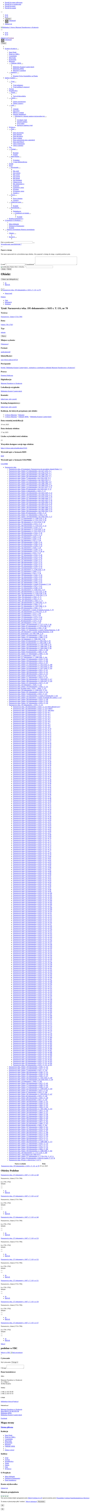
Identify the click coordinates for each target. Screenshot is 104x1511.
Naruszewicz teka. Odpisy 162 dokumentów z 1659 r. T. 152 (28, 1103)
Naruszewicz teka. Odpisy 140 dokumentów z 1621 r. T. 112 (28, 672)
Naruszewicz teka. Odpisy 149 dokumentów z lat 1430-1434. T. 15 (30, 495)
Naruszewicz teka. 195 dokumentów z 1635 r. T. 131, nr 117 (32, 924)
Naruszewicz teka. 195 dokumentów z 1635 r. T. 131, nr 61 (32, 822)
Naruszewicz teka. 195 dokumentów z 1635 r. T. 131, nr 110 (32, 911)
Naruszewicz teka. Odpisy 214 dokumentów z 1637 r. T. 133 (28, 1068)
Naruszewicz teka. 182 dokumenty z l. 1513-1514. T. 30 (27, 522)
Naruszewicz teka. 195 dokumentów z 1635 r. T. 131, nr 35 (32, 774)
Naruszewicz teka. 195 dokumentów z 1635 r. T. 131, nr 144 (32, 973)
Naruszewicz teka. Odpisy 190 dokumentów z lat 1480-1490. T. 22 (30, 507)
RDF (2, 456)
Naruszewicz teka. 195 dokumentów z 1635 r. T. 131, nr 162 (32, 1005)
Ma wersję (16, 175)
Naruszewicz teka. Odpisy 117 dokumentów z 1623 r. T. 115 (28, 677)
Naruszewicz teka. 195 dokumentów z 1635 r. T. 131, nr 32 (32, 769)
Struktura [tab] (8, 304)
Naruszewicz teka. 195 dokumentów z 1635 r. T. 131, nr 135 (32, 957)
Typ (10, 147)
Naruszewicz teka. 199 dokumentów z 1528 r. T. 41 (25, 542)
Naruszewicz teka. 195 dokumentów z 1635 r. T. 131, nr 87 (32, 869)
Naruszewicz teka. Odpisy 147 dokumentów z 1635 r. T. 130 (28, 703)
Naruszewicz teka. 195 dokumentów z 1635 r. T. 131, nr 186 (32, 1048)
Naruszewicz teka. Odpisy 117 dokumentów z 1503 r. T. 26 (28, 515)
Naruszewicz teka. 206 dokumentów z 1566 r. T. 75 (25, 604)
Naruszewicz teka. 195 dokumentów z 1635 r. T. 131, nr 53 (32, 807)
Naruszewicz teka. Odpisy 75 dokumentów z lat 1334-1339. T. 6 (29, 478)
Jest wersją (16, 176)
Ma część (16, 171)
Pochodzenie (15, 207)
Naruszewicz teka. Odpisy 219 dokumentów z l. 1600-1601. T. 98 (30, 646)
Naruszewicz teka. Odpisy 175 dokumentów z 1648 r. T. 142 (28, 1085)
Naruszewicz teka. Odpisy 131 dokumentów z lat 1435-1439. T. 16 (30, 496)
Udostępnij (12, 20)
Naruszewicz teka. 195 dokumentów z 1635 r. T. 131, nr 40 (32, 783)
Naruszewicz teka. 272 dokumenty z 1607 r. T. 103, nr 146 (20, 1217)
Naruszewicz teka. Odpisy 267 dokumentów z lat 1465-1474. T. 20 (30, 504)
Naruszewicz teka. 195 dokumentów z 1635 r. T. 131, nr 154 (32, 992)
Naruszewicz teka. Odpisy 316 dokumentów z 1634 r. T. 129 (28, 701)
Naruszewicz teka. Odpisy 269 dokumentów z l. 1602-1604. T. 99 (30, 648)
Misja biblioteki (14, 224)
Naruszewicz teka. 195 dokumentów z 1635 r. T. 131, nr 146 (32, 977)
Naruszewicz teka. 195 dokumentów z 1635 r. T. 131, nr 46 (32, 794)
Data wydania (17, 138)
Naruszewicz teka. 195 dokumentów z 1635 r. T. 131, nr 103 (32, 898)
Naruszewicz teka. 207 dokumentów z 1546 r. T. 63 (25, 582)
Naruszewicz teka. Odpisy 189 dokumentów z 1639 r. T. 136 (28, 1074)
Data (12, 129)
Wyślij (9, 269)
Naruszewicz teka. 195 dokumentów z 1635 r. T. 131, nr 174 (32, 1026)
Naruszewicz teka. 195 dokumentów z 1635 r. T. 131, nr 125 (32, 939)
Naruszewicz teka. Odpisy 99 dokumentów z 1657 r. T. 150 (28, 1100)
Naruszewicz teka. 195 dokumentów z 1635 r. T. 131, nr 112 (32, 915)
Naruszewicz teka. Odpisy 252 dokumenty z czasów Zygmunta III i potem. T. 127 (35, 697)
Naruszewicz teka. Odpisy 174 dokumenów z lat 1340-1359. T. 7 (30, 480)
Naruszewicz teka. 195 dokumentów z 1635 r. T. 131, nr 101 (32, 895)
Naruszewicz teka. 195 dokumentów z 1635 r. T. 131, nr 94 (32, 882)
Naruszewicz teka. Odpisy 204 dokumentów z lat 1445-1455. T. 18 (30, 500)
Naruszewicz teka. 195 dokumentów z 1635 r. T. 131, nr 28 (32, 761)
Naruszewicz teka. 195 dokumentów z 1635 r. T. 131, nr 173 (32, 1025)
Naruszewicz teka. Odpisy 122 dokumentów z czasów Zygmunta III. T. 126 (33, 696)
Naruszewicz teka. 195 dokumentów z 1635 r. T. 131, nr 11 (32, 730)
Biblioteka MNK (18, 69)
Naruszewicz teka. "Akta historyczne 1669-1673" (25, 1154)
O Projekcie (9, 220)
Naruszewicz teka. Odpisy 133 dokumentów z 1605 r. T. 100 (28, 650)
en (7, 15)
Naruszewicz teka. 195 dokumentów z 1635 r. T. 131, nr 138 (32, 962)
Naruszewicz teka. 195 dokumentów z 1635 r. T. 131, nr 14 (32, 736)
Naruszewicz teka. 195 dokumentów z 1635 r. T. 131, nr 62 (32, 824)
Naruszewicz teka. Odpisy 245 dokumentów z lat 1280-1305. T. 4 (30, 474)
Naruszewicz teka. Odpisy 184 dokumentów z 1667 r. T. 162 (28, 1121)
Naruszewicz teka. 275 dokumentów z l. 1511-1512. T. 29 (27, 520)
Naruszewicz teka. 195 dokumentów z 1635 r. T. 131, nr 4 (31, 718)
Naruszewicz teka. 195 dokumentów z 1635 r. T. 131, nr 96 (32, 886)
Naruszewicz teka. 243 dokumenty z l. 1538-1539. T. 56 (27, 569)
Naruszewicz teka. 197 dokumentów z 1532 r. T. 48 (25, 555)
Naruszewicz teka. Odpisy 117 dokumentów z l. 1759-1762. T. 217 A (31, 1156)
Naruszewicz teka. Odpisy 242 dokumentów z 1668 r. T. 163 (28, 1123)
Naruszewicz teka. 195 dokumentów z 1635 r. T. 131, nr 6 (31, 721)
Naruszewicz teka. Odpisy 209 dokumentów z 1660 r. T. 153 (28, 1105)
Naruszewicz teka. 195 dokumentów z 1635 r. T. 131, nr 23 (32, 752)
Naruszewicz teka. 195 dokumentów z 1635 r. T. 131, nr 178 (32, 1034)
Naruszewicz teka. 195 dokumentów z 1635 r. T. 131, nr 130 (32, 948)
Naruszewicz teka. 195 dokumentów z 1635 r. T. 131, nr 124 (32, 937)
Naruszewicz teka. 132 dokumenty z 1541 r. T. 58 (25, 573)
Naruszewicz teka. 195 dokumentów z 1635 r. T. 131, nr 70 (32, 838)
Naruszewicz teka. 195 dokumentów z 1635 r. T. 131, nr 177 (32, 1032)
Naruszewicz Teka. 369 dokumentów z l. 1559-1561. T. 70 (28, 595)
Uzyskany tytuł (22, 120)
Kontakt (15, 206)
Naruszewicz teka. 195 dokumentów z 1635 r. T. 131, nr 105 (32, 902)
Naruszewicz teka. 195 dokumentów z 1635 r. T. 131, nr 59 (32, 818)
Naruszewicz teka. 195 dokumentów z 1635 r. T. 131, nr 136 (32, 959)
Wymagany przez (18, 191)
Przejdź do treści (10, 6)
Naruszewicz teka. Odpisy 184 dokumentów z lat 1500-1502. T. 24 (30, 511)
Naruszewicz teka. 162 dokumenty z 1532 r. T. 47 (25, 553)
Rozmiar (15, 153)
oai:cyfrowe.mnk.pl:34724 (9, 360)
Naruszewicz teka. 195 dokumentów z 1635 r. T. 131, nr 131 (32, 950)
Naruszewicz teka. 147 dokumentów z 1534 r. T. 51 (25, 560)
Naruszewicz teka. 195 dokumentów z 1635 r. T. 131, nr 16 (32, 739)
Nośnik (15, 154)
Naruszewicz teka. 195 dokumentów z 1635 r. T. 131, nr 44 (32, 791)
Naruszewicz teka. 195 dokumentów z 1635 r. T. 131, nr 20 (32, 747)
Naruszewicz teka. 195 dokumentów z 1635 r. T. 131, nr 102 (32, 897)
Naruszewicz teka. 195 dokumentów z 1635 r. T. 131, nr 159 (32, 1001)
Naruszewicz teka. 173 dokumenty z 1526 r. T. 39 (25, 538)
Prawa (13, 195)
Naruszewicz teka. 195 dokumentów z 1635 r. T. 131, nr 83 (32, 862)
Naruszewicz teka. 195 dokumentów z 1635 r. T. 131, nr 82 (32, 860)
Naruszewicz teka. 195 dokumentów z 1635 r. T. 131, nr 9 (31, 727)
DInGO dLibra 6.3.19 (35, 1498)
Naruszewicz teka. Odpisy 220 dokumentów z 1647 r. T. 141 (28, 1083)
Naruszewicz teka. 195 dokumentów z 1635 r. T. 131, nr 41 (32, 785)
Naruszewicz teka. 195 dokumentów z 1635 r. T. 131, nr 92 (32, 878)
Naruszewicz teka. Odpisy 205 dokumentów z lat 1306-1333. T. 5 (30, 476)
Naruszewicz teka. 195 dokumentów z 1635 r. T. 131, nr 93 (32, 880)
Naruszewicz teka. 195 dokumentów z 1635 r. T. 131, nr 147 (32, 979)
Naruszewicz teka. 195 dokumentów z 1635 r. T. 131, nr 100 (32, 893)
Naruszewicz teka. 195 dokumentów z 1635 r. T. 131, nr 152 (32, 988)
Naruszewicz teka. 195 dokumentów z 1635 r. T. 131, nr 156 (32, 995)
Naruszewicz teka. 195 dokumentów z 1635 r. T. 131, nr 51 (32, 803)
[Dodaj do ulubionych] (1, 288)
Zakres (13, 98)
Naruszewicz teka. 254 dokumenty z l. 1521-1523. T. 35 (27, 531)
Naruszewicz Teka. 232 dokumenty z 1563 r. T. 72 (25, 599)
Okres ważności (18, 145)
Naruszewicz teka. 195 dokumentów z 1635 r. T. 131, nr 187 (32, 1050)
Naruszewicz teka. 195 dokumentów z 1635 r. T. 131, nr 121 (32, 931)
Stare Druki (12, 52)
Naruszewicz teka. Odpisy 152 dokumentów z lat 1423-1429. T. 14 (30, 493)
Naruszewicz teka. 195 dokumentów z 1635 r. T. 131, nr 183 (32, 1043)
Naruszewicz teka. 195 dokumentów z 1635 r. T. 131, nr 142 (32, 970)
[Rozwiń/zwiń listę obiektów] (10, 63)
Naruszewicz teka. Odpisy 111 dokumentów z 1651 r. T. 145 (28, 1090)
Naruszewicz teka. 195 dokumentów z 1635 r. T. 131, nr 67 (32, 833)
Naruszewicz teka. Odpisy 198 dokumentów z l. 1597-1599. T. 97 (30, 644)
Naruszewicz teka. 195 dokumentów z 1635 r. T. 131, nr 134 (32, 955)
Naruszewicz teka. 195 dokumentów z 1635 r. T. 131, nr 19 (32, 745)
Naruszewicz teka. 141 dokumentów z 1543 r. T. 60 (25, 577)
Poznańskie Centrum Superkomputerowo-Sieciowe (73, 1498)
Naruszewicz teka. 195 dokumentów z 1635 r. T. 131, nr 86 (32, 867)
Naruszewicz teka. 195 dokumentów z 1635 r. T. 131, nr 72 (32, 842)
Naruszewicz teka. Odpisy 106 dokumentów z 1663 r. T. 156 (28, 1111)
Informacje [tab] (8, 302)
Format (13, 149)
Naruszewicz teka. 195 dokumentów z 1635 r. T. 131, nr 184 (32, 1045)
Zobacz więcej (9, 1450)
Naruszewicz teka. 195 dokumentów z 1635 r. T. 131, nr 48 (32, 798)
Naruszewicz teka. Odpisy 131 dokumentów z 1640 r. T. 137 (28, 1076)
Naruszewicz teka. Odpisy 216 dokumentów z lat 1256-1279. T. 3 (30, 473)
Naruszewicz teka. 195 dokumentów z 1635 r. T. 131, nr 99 (32, 891)
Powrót (4, 43)
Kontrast (8, 18)
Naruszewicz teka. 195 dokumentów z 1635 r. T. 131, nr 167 (32, 1014)
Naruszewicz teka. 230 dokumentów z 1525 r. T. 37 (25, 535)
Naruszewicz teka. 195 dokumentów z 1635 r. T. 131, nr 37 (32, 778)
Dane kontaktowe (10, 1480)
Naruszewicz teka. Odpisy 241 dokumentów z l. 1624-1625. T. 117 (30, 679)
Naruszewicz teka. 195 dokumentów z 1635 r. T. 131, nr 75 (32, 847)
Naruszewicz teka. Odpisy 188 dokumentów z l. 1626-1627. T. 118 (30, 681)
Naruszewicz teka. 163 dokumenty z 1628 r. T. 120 (25, 685)
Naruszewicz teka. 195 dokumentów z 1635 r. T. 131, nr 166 (32, 1012)
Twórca (11, 89)
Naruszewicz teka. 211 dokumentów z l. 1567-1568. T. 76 (27, 606)
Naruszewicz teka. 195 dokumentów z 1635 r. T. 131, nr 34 (32, 772)
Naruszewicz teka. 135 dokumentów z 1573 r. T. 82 (25, 617)
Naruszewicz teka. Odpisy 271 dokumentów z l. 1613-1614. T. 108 (30, 665)
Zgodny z (16, 193)
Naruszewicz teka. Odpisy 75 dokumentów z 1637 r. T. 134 (28, 1070)
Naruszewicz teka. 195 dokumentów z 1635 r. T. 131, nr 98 (32, 889)
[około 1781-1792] (7, 324)
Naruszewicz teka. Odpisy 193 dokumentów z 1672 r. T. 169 (28, 1134)
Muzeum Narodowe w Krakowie (11, 383)
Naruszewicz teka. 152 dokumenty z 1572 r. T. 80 (25, 613)
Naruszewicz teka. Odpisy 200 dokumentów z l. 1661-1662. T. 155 (30, 1109)
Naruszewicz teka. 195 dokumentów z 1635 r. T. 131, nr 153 (32, 990)
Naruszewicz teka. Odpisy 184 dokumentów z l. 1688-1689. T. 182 (30, 1151)
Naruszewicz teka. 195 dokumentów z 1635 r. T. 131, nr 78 (32, 853)
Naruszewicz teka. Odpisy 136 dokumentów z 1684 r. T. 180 (28, 1149)
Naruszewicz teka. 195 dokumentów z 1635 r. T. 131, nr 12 (32, 732)
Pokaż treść (8, 293)
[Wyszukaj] (34, 242)
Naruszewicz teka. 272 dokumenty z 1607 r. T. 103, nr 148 (20, 1175)
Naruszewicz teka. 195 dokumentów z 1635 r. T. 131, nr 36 (32, 776)
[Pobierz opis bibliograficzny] (1, 1251)
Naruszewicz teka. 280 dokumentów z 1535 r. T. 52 (25, 562)
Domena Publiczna (7, 375)
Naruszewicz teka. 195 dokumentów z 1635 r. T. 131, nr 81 (32, 858)
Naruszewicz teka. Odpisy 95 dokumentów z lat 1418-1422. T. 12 (30, 489)
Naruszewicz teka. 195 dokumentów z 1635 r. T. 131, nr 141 (32, 968)
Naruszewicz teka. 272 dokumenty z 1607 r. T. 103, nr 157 (20, 1323)
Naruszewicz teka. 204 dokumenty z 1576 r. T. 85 (25, 622)
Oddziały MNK (16, 63)
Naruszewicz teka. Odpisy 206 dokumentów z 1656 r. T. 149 (28, 1098)
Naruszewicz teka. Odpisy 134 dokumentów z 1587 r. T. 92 (28, 635)
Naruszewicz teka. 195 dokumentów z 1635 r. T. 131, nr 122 (32, 933)
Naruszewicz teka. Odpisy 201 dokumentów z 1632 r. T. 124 (28, 692)
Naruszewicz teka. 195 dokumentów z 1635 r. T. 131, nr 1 (31, 712)
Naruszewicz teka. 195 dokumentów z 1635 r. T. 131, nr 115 (32, 920)
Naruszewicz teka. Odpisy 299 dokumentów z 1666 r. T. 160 (28, 1118)
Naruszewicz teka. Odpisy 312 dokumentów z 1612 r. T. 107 (28, 663)
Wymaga (16, 189)
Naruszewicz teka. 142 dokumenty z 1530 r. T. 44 (25, 548)
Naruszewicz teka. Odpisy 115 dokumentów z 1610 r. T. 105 (28, 659)
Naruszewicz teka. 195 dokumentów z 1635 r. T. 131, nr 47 (32, 796)
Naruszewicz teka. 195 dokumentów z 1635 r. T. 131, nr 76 (32, 849)
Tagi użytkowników (19, 96)
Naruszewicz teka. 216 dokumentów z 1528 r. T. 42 (25, 544)
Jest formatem (17, 180)
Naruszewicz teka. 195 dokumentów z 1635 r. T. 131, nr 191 (32, 1058)
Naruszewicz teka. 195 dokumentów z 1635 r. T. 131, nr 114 (32, 919)
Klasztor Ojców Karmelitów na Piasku (25, 76)
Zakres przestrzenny (19, 101)
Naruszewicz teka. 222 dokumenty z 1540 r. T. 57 (25, 571)
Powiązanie (15, 167)
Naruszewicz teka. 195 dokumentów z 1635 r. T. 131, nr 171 (32, 1021)
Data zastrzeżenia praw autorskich (24, 140)
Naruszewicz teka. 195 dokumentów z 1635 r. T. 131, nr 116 (32, 922)
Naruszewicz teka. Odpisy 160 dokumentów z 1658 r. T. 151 (28, 1101)
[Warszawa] (4, 344)
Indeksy (7, 78)
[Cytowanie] (3, 288)
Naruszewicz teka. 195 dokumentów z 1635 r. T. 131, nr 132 (32, 951)
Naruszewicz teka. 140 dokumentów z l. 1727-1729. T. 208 (28, 1153)
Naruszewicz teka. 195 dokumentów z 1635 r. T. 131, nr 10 (32, 729)
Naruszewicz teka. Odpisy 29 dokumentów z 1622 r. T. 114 (28, 675)
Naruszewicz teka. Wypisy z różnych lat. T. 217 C (25, 1160)
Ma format (16, 178)
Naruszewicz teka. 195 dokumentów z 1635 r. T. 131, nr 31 (32, 767)
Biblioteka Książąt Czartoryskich (23, 67)
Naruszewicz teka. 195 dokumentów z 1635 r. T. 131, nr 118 (32, 926)
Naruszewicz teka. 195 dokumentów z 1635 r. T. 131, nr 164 (32, 1008)
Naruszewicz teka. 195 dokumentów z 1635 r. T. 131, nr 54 (32, 809)
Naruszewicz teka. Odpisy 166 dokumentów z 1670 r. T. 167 (28, 1131)
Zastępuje (16, 186)
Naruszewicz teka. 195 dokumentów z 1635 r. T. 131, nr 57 (32, 814)
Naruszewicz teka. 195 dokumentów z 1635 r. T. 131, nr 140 (32, 966)
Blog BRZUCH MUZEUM (10, 1411)
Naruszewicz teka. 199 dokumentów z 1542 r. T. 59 (25, 575)
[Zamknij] (1, 246)
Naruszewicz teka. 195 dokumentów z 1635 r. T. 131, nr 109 (32, 909)
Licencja (15, 200)
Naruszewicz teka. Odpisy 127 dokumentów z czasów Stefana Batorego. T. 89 (34, 630)
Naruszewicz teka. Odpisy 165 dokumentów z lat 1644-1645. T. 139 (31, 1079)
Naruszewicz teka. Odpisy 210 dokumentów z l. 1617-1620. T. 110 (30, 668)
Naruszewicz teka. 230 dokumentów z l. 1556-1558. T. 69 (27, 593)
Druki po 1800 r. (14, 54)
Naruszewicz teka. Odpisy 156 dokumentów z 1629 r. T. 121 (28, 686)
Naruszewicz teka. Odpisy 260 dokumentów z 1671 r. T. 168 (28, 1132)
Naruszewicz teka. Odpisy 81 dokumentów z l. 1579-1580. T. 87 (30, 626)
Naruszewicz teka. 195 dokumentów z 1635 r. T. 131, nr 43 (32, 789)
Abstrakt (15, 109)
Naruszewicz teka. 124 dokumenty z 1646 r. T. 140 (25, 1081)
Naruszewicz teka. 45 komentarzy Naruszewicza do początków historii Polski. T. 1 (35, 469)
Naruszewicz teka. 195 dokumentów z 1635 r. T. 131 (26, 705)
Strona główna (7, 1427)
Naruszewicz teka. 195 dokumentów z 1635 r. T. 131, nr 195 (32, 1065)
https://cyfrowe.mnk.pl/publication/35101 (14, 448)
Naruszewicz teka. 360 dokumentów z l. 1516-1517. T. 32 (27, 526)
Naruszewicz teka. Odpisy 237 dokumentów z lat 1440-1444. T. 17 (30, 498)
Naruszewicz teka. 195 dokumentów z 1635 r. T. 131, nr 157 (32, 997)
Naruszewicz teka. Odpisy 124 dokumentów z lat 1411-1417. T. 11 (30, 487)
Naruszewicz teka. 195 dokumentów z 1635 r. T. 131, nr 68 (32, 835)
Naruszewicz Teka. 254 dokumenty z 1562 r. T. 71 (25, 597)
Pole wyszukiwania (7, 242)
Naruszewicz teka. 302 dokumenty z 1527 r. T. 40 (25, 540)
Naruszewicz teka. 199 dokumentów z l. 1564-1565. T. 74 (27, 602)
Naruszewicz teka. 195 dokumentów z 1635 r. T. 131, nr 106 (32, 904)
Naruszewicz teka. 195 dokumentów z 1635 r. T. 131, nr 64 (32, 827)
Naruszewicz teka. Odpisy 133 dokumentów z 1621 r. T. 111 (28, 670)
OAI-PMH (4, 464)
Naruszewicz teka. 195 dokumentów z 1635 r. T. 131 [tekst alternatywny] (36, 707)
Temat (13, 92)
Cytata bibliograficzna (20, 162)
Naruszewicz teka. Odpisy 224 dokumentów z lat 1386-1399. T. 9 (30, 484)
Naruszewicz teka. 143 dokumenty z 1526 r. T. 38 (25, 537)
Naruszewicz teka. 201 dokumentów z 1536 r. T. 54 (25, 566)
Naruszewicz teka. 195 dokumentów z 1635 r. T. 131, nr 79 (32, 855)
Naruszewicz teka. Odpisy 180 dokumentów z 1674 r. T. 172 (28, 1140)
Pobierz (3, 297)
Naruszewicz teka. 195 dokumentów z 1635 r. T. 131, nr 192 (32, 1059)
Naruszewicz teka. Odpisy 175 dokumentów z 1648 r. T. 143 (28, 1087)
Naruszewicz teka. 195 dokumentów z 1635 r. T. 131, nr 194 (32, 1063)
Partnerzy (14, 72)
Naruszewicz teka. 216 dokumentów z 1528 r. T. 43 (25, 546)
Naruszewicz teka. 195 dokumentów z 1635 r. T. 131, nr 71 (32, 840)
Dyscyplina (20, 123)
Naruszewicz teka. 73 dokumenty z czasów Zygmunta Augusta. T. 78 (31, 610)
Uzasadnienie (30, 264)
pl (5, 15)
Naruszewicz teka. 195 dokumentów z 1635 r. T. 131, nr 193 (32, 1061)
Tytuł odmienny (18, 85)
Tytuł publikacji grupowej (21, 87)
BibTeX (7, 285)
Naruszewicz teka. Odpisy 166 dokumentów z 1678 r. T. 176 (28, 1147)
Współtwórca (13, 90)
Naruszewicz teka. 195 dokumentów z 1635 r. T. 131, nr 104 (32, 900)
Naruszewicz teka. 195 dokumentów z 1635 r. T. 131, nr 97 (32, 888)
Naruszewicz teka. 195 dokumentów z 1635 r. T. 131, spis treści (33, 710)
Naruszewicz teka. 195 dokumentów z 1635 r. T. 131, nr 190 (32, 1056)
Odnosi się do (17, 182)
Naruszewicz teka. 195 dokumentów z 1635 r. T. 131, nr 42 (32, 787)
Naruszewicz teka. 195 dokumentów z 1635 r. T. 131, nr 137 (32, 961)
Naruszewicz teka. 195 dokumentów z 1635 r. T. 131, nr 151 (32, 986)
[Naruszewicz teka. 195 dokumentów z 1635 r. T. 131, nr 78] (21, 290)
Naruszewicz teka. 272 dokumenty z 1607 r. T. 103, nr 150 (20, 1302)
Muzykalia (12, 58)
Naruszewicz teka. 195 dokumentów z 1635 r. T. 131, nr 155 (32, 994)
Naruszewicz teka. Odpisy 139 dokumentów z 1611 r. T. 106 (28, 661)
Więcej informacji (31, 1501)
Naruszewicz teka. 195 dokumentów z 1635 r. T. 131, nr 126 (32, 941)
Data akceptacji (18, 136)
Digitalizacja (17, 211)
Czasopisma (13, 56)
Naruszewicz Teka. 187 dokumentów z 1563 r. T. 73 (26, 601)
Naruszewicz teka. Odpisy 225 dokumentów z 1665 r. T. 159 (28, 1116)
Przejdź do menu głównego (13, 2)
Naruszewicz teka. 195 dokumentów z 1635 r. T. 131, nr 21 (32, 749)
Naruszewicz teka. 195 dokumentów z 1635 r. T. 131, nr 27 (32, 760)
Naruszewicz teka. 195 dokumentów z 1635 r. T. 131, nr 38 (32, 780)
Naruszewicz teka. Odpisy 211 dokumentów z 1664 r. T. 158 (28, 1114)
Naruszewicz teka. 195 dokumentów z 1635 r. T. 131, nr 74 (32, 845)
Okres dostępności (19, 143)
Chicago (3, 1368)
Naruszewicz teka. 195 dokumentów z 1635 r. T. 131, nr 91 (32, 877)
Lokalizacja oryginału (22, 213)
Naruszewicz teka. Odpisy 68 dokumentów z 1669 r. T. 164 (28, 1125)
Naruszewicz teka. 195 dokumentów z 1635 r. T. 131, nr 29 (32, 763)
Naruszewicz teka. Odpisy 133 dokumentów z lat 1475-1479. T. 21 (30, 506)
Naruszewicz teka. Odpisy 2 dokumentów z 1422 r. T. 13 (27, 491)
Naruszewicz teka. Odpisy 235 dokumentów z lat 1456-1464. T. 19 (30, 502)
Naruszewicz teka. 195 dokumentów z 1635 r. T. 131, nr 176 (32, 1030)
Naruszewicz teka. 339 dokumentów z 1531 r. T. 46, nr (26, 551)
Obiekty (12, 233)
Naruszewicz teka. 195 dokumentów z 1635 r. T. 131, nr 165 (32, 1010)
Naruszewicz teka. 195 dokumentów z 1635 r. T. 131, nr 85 (32, 866)
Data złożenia (17, 134)
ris (5, 283)
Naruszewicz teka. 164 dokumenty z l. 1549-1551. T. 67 (27, 590)
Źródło (11, 164)
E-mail (3, 264)
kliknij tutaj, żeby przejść (9, 399)
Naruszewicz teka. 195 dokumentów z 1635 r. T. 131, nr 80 (32, 856)
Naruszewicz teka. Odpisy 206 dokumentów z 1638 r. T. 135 (28, 1072)
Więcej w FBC (6, 1352)
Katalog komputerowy (16, 218)
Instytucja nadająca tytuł (24, 125)
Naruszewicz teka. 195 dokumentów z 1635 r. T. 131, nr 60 (32, 820)
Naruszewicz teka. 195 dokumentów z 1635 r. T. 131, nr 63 (32, 825)
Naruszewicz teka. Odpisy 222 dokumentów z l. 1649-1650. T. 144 (30, 1089)
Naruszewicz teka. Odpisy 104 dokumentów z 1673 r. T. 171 (28, 1138)
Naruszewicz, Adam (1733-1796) (11, 317)
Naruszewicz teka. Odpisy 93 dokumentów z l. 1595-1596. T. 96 (30, 643)
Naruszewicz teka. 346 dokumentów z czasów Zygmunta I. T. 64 (30, 584)
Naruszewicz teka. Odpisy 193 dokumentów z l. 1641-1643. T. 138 (30, 1078)
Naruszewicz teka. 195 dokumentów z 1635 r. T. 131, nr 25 (32, 756)
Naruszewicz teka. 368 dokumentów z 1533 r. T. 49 (25, 557)
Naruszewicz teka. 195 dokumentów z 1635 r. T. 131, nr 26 (32, 758)
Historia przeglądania (14, 229)
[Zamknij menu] (1, 29)
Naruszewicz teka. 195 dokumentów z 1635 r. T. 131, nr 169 (32, 1017)
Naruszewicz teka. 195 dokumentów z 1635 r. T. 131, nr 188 (32, 1052)
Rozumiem (41, 1501)
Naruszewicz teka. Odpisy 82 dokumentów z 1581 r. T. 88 (27, 628)
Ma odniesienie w (18, 184)
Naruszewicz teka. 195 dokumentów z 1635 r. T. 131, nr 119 (32, 928)
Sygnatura (16, 160)
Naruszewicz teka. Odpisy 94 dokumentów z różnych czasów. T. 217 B (32, 1158)
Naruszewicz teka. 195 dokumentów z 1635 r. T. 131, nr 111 (32, 913)
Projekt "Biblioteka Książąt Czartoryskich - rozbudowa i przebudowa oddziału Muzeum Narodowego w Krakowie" (38, 368)
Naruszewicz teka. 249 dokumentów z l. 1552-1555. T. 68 (27, 591)
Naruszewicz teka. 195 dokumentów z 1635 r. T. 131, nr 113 (32, 917)
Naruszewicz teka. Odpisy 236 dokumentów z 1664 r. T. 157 (28, 1112)
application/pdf (5, 352)
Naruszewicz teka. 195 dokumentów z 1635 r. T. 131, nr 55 (32, 811)
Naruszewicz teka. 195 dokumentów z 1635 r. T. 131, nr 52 (32, 805)
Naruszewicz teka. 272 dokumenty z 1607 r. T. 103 (25, 655)
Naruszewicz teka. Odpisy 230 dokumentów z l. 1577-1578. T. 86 (30, 624)
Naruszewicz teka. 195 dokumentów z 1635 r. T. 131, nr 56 (32, 813)
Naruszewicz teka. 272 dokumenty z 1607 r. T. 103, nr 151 (20, 1280)
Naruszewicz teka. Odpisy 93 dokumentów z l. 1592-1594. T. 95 (30, 641)
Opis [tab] (6, 300)
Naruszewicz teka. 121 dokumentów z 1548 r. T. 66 (25, 588)
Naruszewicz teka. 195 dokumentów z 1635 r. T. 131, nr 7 (31, 723)
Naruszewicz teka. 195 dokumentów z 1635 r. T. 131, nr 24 (32, 754)
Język (11, 165)
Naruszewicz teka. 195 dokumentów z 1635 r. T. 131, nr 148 (32, 981)
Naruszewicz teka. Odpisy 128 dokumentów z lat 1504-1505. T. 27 (30, 516)
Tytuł (13, 81)
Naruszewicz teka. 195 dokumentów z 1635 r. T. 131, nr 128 (32, 944)
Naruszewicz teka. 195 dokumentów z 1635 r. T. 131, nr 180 (32, 1037)
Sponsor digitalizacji (19, 114)
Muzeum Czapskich (19, 70)
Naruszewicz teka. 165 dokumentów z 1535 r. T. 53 (25, 564)
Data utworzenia (18, 133)
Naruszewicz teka (10, 467)
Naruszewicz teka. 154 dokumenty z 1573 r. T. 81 (25, 615)
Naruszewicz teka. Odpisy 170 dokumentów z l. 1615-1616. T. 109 (30, 666)
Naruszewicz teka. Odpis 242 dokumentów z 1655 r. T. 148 (28, 1096)
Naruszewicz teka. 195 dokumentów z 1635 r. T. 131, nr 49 (32, 800)
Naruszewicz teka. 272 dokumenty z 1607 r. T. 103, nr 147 (20, 1196)
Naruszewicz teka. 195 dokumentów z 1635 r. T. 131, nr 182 (32, 1041)
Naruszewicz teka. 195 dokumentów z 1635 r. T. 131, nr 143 (32, 972)
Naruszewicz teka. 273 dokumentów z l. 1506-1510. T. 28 (27, 518)
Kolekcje (8, 48)
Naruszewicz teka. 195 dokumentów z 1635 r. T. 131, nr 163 (32, 1006)
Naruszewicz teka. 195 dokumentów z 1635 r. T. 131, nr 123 (32, 935)
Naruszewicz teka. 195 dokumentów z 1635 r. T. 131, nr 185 (32, 1047)
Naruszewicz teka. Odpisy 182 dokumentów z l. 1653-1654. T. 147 (30, 1094)
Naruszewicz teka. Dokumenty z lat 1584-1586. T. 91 (26, 633)
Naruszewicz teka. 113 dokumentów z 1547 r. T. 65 (25, 586)
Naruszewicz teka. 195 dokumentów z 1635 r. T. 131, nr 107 (32, 906)
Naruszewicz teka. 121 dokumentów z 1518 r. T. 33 (25, 527)
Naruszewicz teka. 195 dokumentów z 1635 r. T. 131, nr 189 (32, 1054)
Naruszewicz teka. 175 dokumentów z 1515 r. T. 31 (25, 524)
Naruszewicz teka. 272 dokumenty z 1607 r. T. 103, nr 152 (20, 1259)
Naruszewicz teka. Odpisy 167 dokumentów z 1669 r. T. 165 (28, 1127)
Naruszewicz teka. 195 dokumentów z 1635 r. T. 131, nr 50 (32, 802)
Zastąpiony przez (18, 187)
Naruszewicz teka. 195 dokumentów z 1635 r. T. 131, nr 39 (32, 782)
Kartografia (12, 59)
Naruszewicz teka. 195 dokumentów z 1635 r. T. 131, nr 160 (32, 1003)
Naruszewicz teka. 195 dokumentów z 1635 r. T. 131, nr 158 (32, 999)
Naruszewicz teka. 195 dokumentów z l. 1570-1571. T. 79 (27, 612)
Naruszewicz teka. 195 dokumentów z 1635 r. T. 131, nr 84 (32, 864)
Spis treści (16, 111)
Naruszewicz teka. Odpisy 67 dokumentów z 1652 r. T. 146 (28, 1092)
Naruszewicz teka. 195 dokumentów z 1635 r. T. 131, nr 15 (32, 738)
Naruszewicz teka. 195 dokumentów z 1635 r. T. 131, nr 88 (32, 871)
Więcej (3, 1344)
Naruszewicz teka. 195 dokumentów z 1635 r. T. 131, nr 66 (32, 831)
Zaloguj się (8, 24)
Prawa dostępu (17, 198)
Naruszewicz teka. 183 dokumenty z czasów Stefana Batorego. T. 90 (31, 632)
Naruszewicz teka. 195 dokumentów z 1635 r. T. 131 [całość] (32, 708)
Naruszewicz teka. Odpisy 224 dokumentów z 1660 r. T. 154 (28, 1107)
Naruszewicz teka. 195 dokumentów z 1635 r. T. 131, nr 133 (32, 953)
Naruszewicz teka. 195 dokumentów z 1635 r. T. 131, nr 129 (32, 946)
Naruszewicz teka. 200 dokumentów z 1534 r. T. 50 (25, 559)
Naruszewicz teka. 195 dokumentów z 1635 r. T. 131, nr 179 (32, 1036)
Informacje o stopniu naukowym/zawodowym (30, 116)
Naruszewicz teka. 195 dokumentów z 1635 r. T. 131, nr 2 (31, 714)
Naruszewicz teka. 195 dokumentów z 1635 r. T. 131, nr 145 (32, 975)
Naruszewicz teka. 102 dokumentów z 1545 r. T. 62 (25, 580)
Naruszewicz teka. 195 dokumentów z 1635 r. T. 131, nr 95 (32, 884)
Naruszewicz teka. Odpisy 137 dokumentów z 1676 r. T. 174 (28, 1143)
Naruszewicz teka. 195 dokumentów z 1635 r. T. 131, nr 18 (32, 743)
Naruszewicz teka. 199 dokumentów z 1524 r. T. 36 (25, 533)
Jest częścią (16, 173)
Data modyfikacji (18, 142)
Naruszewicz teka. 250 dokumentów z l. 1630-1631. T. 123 (28, 690)
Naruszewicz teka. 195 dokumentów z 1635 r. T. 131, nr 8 (31, 725)
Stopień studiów (22, 122)
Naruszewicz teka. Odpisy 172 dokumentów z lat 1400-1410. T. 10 (30, 485)
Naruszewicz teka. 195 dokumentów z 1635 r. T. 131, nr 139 (32, 964)
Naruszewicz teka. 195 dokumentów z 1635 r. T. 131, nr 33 (32, 771)
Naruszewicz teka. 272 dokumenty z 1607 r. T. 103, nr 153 (20, 1238)
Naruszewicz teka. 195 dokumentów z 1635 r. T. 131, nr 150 (32, 984)
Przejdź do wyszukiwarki (13, 4)
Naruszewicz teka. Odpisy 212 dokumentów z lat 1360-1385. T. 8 (30, 482)
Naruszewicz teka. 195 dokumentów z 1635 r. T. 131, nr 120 (32, 930)
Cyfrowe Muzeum (11, 415)
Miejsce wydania (18, 112)
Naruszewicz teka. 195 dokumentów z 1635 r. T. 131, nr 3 (31, 716)
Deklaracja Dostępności (16, 226)
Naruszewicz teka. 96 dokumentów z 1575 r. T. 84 (25, 621)
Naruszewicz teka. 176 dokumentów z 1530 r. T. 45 (25, 549)
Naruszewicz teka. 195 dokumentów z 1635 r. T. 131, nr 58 (32, 816)
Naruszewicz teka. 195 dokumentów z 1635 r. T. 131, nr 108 (32, 908)
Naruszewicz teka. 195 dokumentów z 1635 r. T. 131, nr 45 (32, 792)
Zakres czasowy (18, 103)
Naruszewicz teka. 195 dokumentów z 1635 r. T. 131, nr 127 (32, 942)
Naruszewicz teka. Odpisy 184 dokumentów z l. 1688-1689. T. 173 (30, 1142)
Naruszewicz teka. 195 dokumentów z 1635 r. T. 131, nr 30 (32, 765)
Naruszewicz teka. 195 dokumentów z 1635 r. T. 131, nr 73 (32, 844)
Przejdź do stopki (10, 8)
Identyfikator (15, 156)
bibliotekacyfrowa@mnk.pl (9, 1401)
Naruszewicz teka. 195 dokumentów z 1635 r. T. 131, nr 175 (32, 1028)
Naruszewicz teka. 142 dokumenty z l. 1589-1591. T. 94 (27, 639)
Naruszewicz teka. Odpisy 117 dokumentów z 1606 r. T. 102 (28, 654)
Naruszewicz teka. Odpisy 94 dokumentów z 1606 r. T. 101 (28, 652)
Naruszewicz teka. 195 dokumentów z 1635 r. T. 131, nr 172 (32, 1023)
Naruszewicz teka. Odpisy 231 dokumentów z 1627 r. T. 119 (28, 683)
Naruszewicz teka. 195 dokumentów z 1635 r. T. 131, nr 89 (32, 873)
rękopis (3, 332)
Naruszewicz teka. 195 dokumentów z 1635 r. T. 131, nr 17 (32, 741)
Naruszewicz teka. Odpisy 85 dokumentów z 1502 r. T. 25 (27, 513)
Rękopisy (12, 61)
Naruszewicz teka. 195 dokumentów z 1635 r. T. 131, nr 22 (32, 750)
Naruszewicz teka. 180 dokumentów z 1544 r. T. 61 (25, 579)
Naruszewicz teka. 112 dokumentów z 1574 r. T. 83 (25, 619)
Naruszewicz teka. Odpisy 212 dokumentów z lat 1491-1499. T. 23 (30, 509)
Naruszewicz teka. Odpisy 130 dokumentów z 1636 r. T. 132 (28, 1067)
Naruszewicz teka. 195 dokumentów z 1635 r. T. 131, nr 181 (32, 1039)
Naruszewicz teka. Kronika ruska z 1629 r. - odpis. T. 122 (27, 688)
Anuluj (3, 269)
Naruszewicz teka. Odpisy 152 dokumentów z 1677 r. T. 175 (28, 1145)
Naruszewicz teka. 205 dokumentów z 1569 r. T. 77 (25, 608)
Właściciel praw (16, 202)
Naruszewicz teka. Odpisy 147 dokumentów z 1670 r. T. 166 (28, 1129)
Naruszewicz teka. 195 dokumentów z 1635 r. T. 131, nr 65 (32, 829)
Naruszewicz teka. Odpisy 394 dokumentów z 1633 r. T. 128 (28, 699)
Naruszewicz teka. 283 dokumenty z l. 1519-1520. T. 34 (27, 529)
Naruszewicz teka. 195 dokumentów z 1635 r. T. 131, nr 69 (32, 836)
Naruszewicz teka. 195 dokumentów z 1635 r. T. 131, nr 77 (32, 851)
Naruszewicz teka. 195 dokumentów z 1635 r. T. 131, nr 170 (32, 1019)
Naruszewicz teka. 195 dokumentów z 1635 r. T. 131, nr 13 (32, 734)
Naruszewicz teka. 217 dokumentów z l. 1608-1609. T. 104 (28, 657)
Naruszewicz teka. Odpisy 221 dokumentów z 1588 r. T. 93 (28, 637)
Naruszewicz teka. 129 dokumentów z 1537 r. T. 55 (25, 568)
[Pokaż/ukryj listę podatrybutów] (10, 98)
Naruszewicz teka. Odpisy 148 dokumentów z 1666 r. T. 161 (28, 1120)
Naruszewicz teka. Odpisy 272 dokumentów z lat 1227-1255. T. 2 (30, 471)
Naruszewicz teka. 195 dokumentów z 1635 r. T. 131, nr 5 (31, 719)
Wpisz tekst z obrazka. (18, 267)
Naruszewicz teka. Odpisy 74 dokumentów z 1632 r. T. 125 (28, 694)
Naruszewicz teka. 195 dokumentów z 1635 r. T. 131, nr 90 (32, 875)
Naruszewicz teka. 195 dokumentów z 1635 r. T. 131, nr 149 (32, 983)
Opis (12, 105)
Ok (2, 1505)
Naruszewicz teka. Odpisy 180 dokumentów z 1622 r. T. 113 (28, 674)
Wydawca (12, 127)
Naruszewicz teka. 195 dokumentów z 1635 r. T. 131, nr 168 (32, 1015)
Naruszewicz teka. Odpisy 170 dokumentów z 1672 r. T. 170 (28, 1136)
